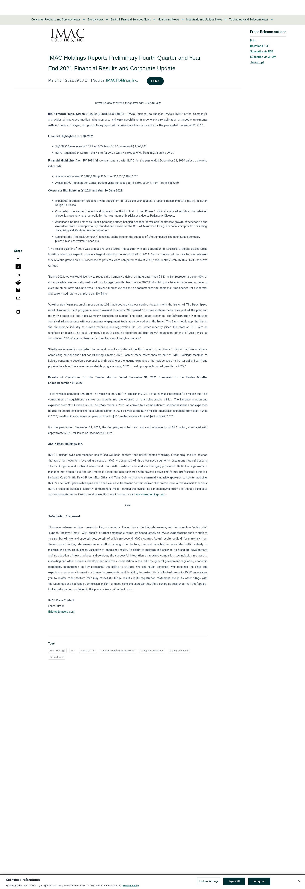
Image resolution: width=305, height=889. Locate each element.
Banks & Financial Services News (130, 19)
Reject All (234, 881)
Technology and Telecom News (248, 19)
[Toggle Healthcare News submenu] (182, 19)
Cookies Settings (208, 881)
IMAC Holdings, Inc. (122, 80)
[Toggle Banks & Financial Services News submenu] (154, 19)
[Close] (299, 881)
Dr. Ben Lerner (57, 657)
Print (253, 40)
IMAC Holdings (57, 650)
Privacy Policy (131, 885)
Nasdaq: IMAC (88, 650)
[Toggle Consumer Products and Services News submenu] (84, 19)
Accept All (259, 881)
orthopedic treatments (152, 650)
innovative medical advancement (118, 650)
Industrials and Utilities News (204, 19)
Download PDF (259, 46)
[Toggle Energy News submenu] (107, 19)
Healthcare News (168, 19)
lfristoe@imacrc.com (61, 611)
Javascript (257, 62)
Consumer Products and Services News (55, 19)
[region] (152, 881)
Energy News (95, 19)
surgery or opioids (179, 650)
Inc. (73, 650)
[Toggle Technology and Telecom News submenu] (272, 19)
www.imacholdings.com (150, 494)
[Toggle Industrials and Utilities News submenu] (225, 19)
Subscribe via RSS (261, 51)
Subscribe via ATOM (263, 57)
